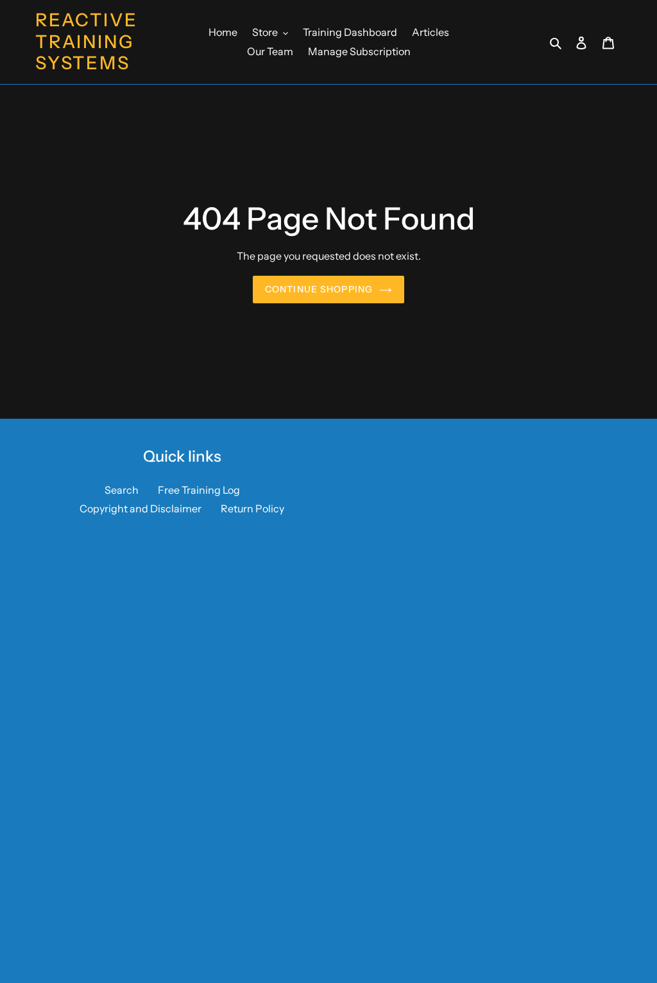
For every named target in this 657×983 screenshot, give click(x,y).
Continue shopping (319, 289)
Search (122, 489)
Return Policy (252, 508)
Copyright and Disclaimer (140, 508)
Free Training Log (199, 489)
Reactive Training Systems (86, 42)
